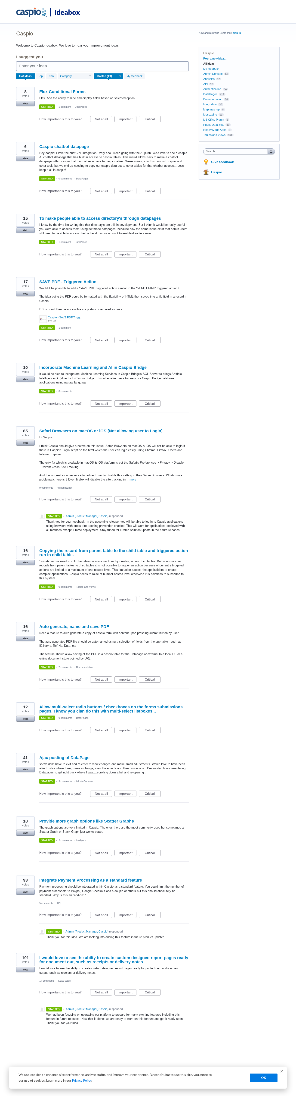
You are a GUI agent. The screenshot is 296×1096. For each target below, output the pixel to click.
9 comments (46, 487)
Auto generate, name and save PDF (74, 626)
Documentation (84, 667)
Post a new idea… (215, 58)
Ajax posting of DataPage (64, 757)
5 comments (46, 903)
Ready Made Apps (214, 130)
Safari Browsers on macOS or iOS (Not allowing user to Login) (101, 431)
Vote (25, 103)
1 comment (65, 106)
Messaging (210, 114)
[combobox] (237, 151)
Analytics (81, 840)
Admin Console (84, 781)
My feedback (134, 76)
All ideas (209, 63)
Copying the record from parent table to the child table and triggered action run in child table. (113, 552)
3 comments (65, 781)
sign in (237, 32)
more (133, 479)
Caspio (216, 172)
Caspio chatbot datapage (64, 146)
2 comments (65, 667)
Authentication (64, 487)
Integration (210, 104)
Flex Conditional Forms (62, 91)
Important (127, 119)
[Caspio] (31, 12)
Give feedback (222, 162)
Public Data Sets (213, 124)
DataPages (81, 106)
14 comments (47, 980)
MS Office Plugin (213, 119)
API (59, 903)
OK (263, 1078)
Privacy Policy (81, 1080)
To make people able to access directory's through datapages (100, 218)
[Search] (271, 151)
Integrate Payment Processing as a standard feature (90, 880)
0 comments (65, 178)
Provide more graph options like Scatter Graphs (86, 821)
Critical (153, 119)
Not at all (103, 119)
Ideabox (67, 12)
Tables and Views (86, 586)
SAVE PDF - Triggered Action (67, 281)
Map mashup (211, 109)
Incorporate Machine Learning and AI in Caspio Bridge (93, 367)
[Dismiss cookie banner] (281, 1072)
